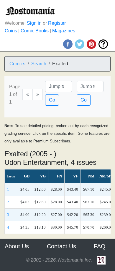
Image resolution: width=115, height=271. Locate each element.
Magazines (63, 30)
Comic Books (35, 30)
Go (52, 99)
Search (38, 63)
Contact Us (61, 246)
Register (57, 23)
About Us (17, 246)
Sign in (34, 23)
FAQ (100, 246)
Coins (11, 30)
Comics (17, 63)
